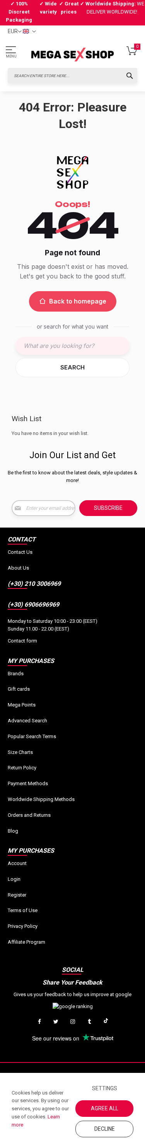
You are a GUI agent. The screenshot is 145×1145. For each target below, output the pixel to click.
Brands (16, 673)
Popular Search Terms (32, 736)
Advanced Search (27, 720)
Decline (104, 1129)
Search (72, 367)
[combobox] (72, 75)
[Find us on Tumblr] (89, 1022)
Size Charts (20, 752)
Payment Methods (28, 783)
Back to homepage (77, 301)
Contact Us (20, 552)
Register (17, 895)
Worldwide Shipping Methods (41, 799)
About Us (18, 568)
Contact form (22, 641)
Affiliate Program (26, 942)
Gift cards (19, 689)
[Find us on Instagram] (72, 1022)
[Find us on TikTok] (106, 1022)
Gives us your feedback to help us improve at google (72, 994)
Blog (13, 831)
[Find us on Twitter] (56, 1022)
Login (14, 879)
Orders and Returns (29, 815)
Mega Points (22, 705)
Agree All (104, 1108)
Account (17, 863)
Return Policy (22, 768)
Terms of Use (23, 910)
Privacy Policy (23, 926)
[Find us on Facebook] (39, 1022)
